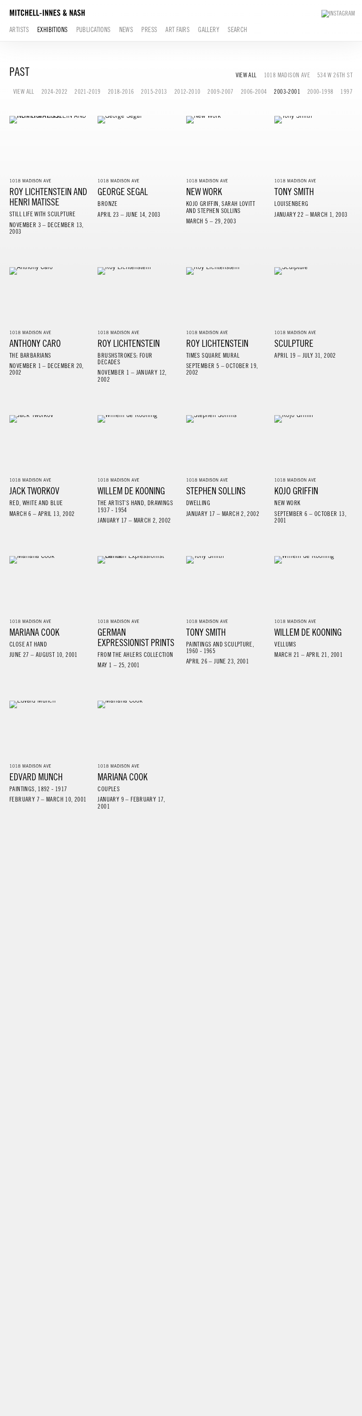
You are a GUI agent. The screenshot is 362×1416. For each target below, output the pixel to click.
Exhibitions (52, 29)
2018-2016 (121, 92)
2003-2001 (287, 92)
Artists (19, 29)
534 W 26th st (335, 75)
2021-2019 (87, 92)
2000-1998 (320, 92)
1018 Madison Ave (287, 75)
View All (246, 75)
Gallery (208, 29)
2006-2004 (254, 92)
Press (149, 29)
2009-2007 (220, 92)
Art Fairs (177, 29)
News (126, 29)
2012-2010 (187, 92)
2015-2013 (154, 92)
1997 (346, 92)
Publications (93, 29)
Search (237, 29)
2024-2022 (54, 92)
